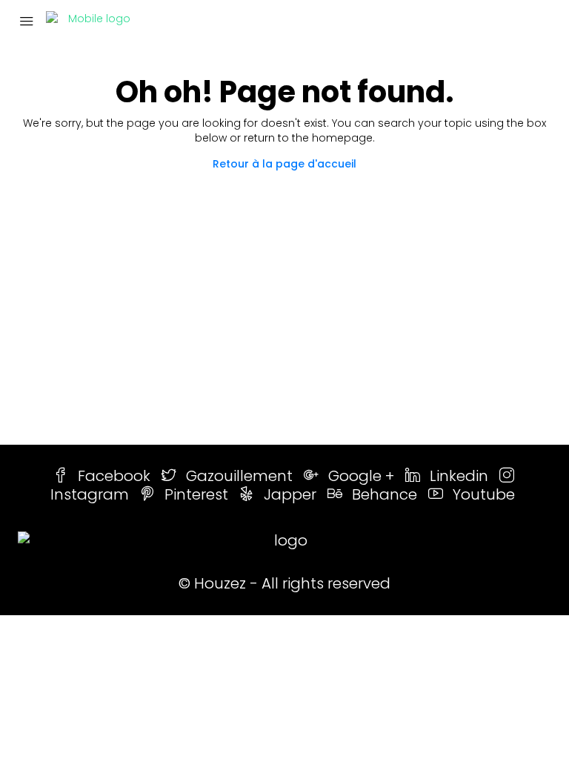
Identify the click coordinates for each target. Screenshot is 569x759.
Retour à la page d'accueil (284, 163)
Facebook (114, 475)
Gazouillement (239, 475)
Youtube (482, 494)
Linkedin (459, 475)
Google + (361, 475)
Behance (384, 494)
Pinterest (196, 494)
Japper (290, 494)
